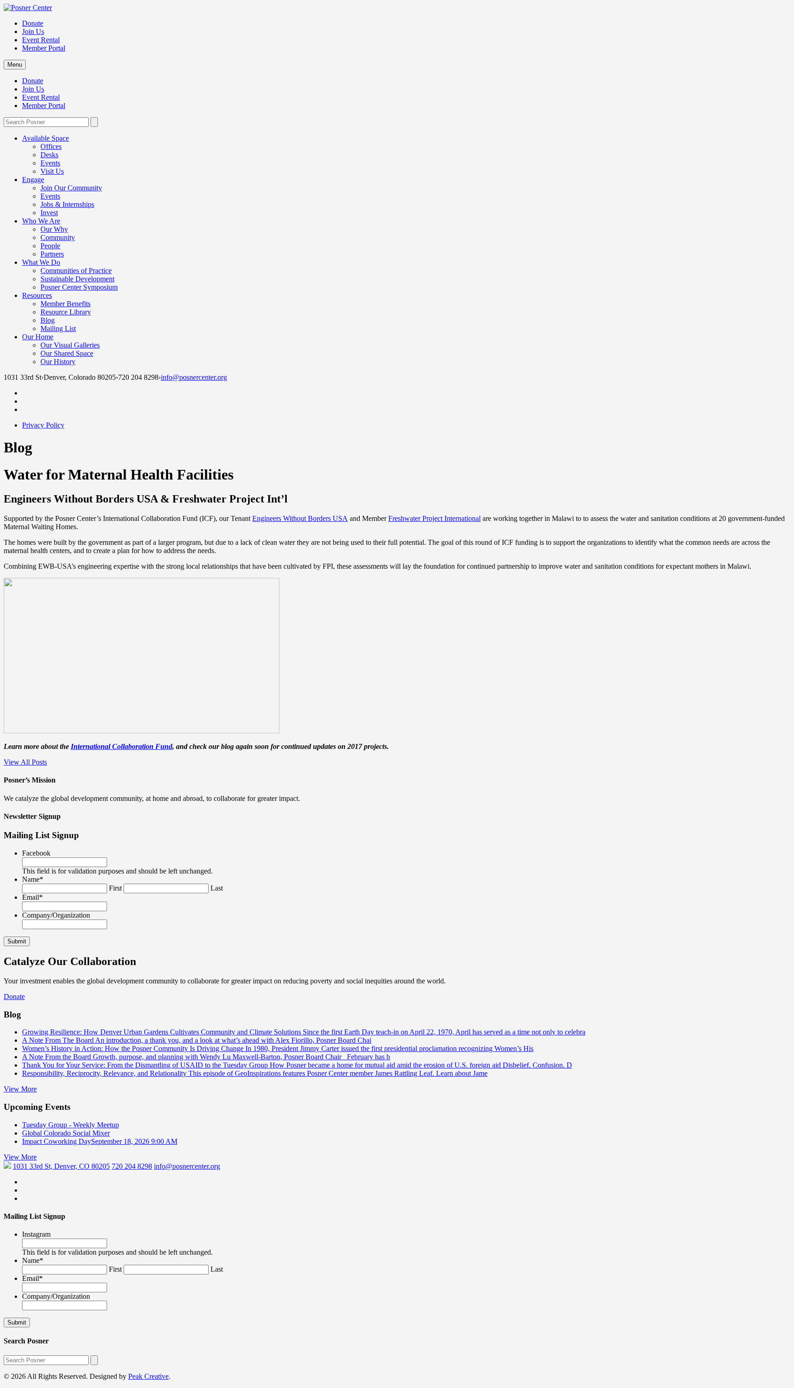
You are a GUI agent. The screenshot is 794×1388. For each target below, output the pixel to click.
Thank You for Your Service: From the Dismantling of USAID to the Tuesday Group (297, 1065)
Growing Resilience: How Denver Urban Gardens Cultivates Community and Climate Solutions (303, 1032)
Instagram (36, 1234)
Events (50, 163)
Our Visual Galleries (70, 345)
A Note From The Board (196, 1040)
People (50, 246)
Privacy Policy (43, 425)
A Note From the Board (206, 1057)
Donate (32, 23)
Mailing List (58, 328)
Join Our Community (71, 188)
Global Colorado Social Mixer (66, 1133)
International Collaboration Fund (121, 746)
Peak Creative (148, 1376)
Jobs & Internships (67, 204)
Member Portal (43, 48)
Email (32, 897)
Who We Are (41, 221)
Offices (51, 146)
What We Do (41, 262)
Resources (37, 295)
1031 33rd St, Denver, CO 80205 (61, 1166)
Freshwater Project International (434, 518)
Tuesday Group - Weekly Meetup (70, 1125)
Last (216, 888)
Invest (49, 213)
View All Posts (25, 762)
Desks (49, 155)
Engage (33, 179)
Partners (52, 254)
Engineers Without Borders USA (300, 518)
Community (57, 237)
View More (20, 1089)
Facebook (36, 853)
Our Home (37, 337)
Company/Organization (56, 915)
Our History (57, 362)
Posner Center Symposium (79, 287)
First (115, 888)
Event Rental (41, 40)
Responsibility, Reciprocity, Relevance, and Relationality (255, 1073)
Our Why (54, 229)
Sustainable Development (77, 279)
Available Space (45, 138)
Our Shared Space (66, 353)
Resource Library (65, 312)
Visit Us (52, 171)
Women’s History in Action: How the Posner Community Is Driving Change (277, 1048)
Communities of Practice (76, 270)
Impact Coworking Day (99, 1141)
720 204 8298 (132, 1166)
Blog (47, 320)
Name (32, 879)
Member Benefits (65, 304)
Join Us (33, 31)
